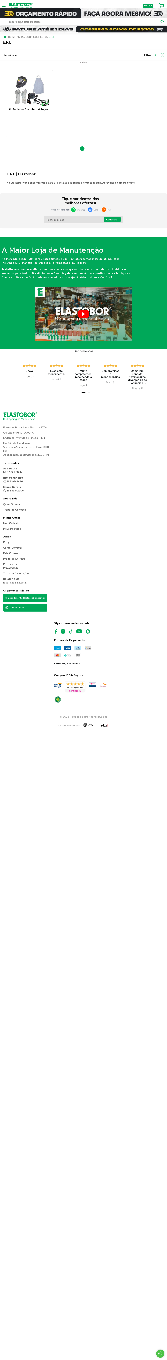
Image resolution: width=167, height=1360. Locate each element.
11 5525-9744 (13, 470)
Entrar (148, 5)
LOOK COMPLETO (36, 37)
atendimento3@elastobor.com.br (26, 598)
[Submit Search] (162, 22)
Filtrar (148, 55)
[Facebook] (56, 632)
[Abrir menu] (5, 6)
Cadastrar (112, 219)
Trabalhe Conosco (14, 510)
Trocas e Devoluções (16, 573)
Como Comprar (13, 548)
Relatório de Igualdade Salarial (15, 580)
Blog (6, 542)
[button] (29, 103)
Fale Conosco (11, 553)
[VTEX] (88, 726)
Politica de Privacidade (11, 566)
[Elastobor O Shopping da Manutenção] (21, 6)
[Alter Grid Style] (161, 55)
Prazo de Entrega (14, 559)
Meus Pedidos (12, 529)
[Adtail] (104, 726)
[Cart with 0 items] (161, 6)
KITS (21, 37)
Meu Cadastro (12, 523)
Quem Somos (11, 504)
